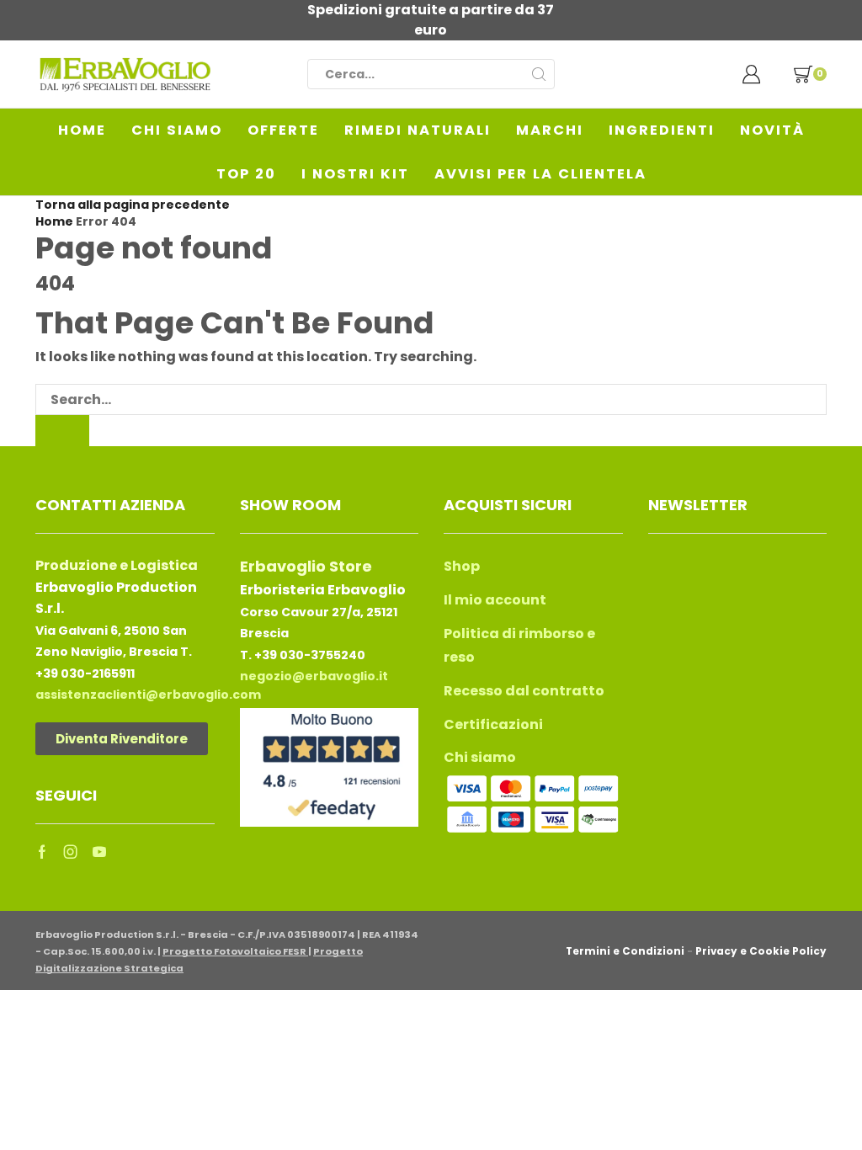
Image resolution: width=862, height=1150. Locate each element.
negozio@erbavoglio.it (314, 676)
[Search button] (539, 74)
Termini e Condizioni (625, 951)
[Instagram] (70, 852)
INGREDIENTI (662, 130)
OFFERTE (283, 130)
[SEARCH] (62, 430)
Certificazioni (493, 724)
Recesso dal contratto (524, 690)
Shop (462, 566)
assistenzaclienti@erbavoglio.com (148, 694)
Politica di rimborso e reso (519, 646)
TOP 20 (246, 174)
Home (54, 221)
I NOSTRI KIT (355, 174)
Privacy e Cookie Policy (761, 951)
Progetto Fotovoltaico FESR (235, 951)
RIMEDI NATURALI (417, 130)
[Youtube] (99, 852)
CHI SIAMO (176, 130)
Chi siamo (480, 757)
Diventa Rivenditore (122, 739)
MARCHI (549, 130)
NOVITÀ (772, 130)
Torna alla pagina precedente (132, 204)
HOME (82, 130)
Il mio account (495, 600)
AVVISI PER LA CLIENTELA (540, 174)
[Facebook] (42, 852)
